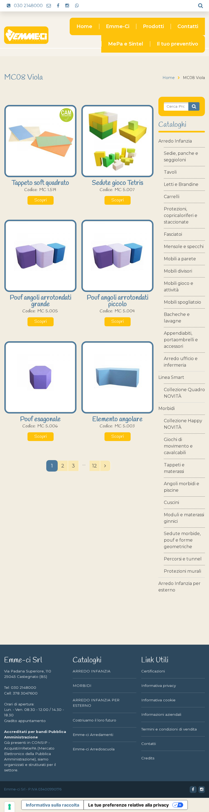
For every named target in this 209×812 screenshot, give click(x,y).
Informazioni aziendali (161, 714)
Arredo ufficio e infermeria (181, 362)
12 (94, 466)
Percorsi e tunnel (183, 559)
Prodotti (153, 26)
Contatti (187, 26)
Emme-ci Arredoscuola (94, 749)
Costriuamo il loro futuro (94, 720)
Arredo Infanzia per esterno (179, 587)
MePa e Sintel (125, 44)
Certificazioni (153, 671)
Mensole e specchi (184, 246)
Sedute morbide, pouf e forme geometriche (182, 540)
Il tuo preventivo (177, 44)
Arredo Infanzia (175, 141)
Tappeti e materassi (174, 468)
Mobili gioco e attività (178, 286)
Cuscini (171, 502)
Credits (147, 758)
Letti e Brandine (181, 184)
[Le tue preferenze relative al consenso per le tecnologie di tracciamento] (9, 807)
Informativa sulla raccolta (52, 805)
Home (84, 26)
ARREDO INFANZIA (91, 671)
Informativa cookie (158, 700)
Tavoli (170, 172)
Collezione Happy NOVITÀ (183, 424)
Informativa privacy (158, 685)
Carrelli (171, 196)
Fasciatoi (173, 234)
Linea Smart (171, 377)
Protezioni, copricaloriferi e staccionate (180, 215)
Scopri (40, 200)
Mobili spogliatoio (182, 302)
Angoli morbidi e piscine (181, 487)
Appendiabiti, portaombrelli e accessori (181, 340)
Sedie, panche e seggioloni (181, 156)
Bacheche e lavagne (177, 318)
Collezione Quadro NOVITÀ (184, 393)
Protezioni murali (182, 571)
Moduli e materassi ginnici (184, 518)
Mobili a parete (180, 258)
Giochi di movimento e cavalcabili (178, 446)
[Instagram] (67, 5)
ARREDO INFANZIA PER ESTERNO (96, 703)
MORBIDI (82, 685)
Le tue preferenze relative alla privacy (128, 805)
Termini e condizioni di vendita (169, 729)
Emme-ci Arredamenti (93, 734)
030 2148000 (28, 5)
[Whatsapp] (76, 5)
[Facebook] (58, 5)
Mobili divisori (178, 271)
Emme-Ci (117, 26)
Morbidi (166, 408)
